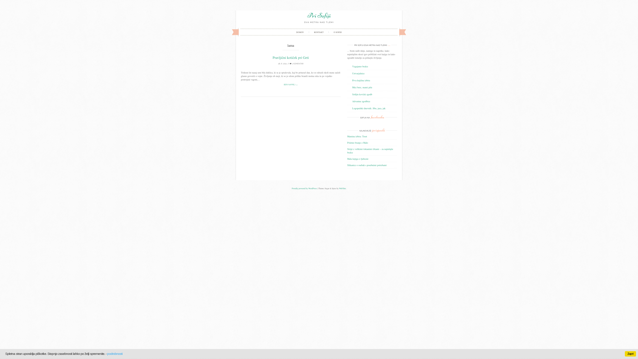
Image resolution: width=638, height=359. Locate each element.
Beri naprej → (291, 85)
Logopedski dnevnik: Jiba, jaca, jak (368, 108)
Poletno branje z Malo (357, 142)
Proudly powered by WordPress (304, 188)
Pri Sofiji (319, 15)
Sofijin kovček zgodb (362, 94)
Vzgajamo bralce (360, 66)
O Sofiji (338, 32)
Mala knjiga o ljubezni (357, 158)
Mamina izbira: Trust (357, 136)
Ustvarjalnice (358, 73)
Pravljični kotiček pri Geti (291, 57)
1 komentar (297, 64)
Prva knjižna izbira (361, 80)
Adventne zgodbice (361, 101)
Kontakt (318, 32)
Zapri (630, 353)
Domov (300, 32)
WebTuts (342, 188)
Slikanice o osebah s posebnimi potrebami (367, 165)
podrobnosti (114, 354)
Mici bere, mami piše (362, 87)
